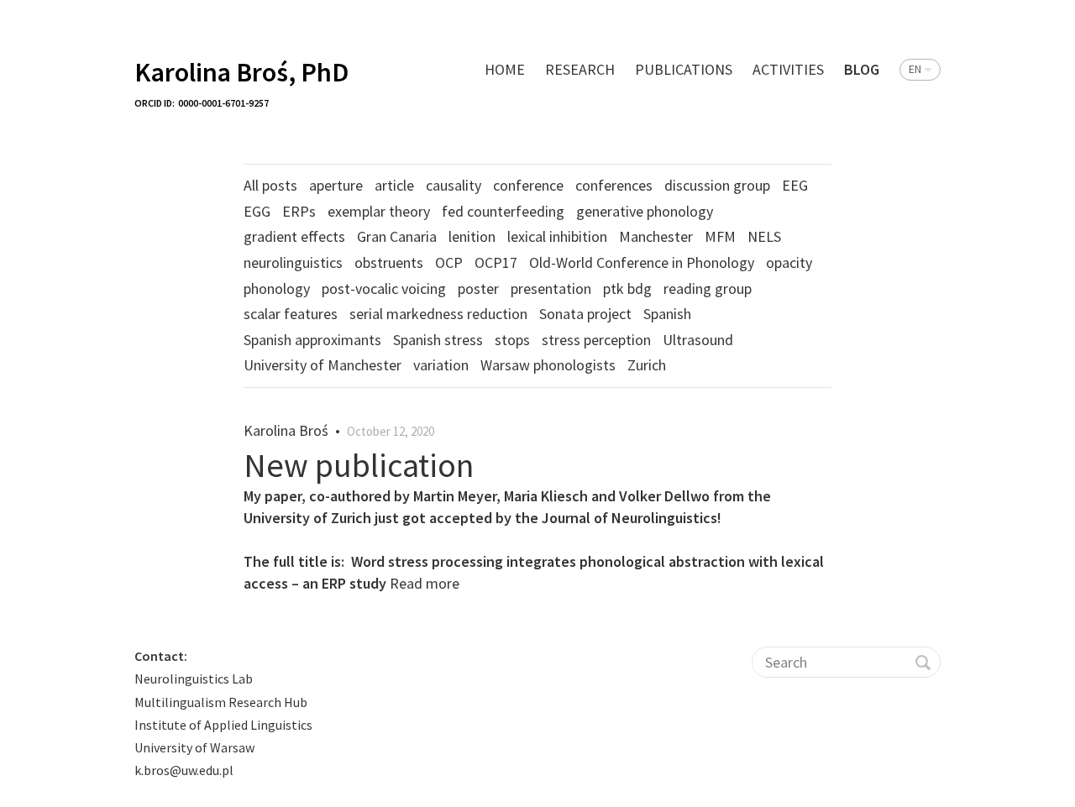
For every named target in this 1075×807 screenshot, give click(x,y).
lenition (472, 236)
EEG (795, 185)
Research (580, 69)
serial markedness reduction (438, 313)
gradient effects (294, 236)
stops (512, 339)
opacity (789, 262)
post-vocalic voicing (384, 288)
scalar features (291, 313)
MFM (720, 236)
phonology (277, 288)
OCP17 (496, 262)
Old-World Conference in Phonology (641, 262)
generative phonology (644, 211)
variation (441, 365)
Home (505, 69)
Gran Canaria (397, 236)
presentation (551, 288)
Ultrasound (698, 339)
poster (478, 288)
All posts (270, 185)
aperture (336, 185)
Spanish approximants (312, 339)
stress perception (596, 339)
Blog (861, 69)
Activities (788, 69)
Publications (683, 69)
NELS (764, 236)
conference (528, 185)
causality (453, 185)
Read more (424, 583)
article (394, 185)
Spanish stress (438, 339)
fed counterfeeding (503, 211)
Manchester (656, 236)
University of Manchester (322, 365)
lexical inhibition (557, 236)
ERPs (299, 211)
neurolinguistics (293, 262)
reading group (707, 288)
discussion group (717, 185)
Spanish (667, 313)
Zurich (646, 365)
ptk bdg (627, 288)
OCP (449, 262)
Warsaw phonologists (548, 365)
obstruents (388, 262)
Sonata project (585, 313)
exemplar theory (379, 211)
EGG (257, 211)
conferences (614, 185)
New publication (359, 465)
